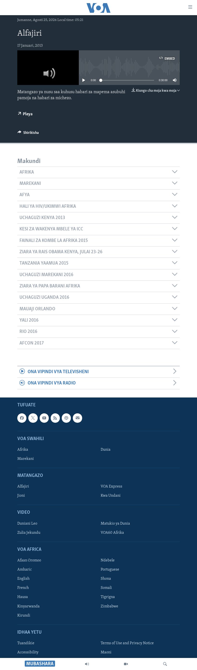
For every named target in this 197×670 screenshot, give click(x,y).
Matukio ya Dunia (115, 524)
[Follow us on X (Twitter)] (32, 418)
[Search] (165, 664)
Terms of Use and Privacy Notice (127, 643)
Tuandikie (25, 643)
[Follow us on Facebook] (21, 418)
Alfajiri (23, 486)
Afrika (22, 450)
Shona (106, 579)
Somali (106, 588)
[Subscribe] (77, 418)
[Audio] (87, 664)
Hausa (22, 597)
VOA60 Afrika (112, 533)
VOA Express (111, 486)
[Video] (126, 664)
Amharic (24, 570)
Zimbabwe (109, 606)
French (23, 588)
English (23, 579)
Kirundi (23, 615)
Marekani (25, 459)
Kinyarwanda (28, 606)
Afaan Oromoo (29, 560)
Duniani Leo (27, 524)
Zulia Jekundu (28, 533)
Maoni (106, 652)
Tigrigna (108, 597)
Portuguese (110, 570)
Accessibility (27, 652)
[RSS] (55, 418)
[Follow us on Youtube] (44, 418)
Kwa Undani (111, 496)
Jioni (21, 496)
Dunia (106, 450)
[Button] (28, 133)
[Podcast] (66, 418)
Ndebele (108, 560)
